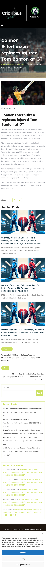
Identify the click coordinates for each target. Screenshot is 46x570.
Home (3, 65)
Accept (23, 552)
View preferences (23, 565)
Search (6, 388)
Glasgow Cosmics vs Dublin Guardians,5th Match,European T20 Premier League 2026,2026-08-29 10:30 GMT (20, 288)
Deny (23, 559)
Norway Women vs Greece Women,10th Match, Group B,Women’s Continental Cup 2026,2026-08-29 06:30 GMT (22, 333)
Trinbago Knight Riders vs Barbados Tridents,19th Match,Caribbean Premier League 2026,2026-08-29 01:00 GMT (23, 440)
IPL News (21, 65)
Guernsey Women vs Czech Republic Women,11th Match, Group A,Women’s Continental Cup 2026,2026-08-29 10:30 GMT (22, 241)
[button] (43, 534)
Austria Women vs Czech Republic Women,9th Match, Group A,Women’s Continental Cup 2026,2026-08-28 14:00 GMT (21, 451)
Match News (12, 65)
